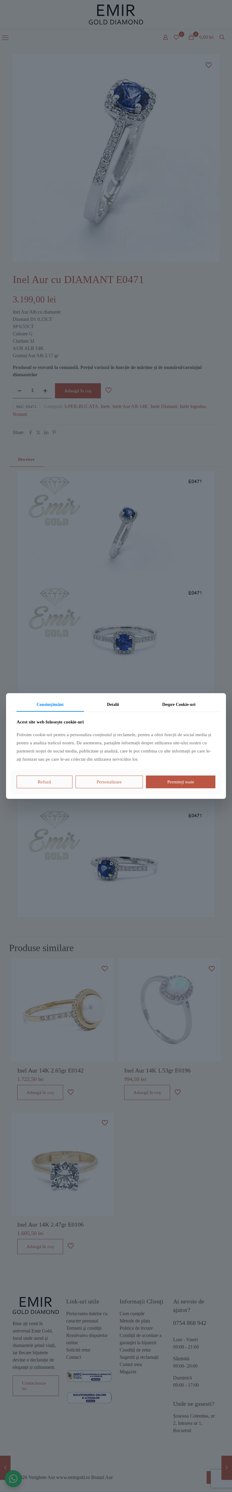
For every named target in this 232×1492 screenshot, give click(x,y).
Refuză (44, 781)
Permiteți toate (180, 781)
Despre (178, 704)
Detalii (113, 704)
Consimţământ (50, 704)
